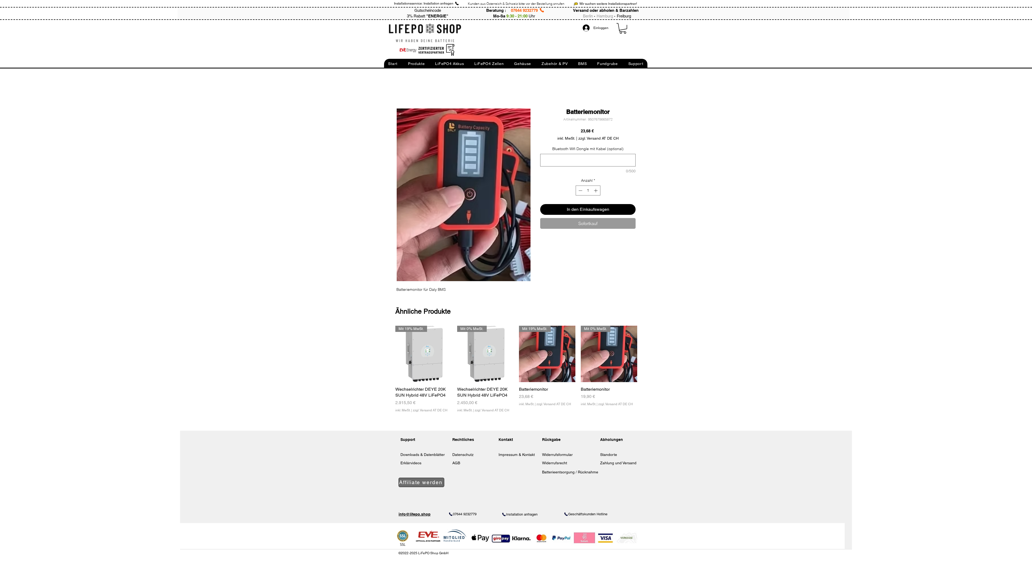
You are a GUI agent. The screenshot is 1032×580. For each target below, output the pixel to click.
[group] (516, 372)
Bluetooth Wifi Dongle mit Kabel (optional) (588, 148)
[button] (393, 63)
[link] (623, 28)
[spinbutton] (588, 190)
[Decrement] (579, 190)
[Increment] (596, 190)
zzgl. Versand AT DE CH (430, 410)
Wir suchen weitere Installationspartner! (608, 4)
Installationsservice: (408, 3)
